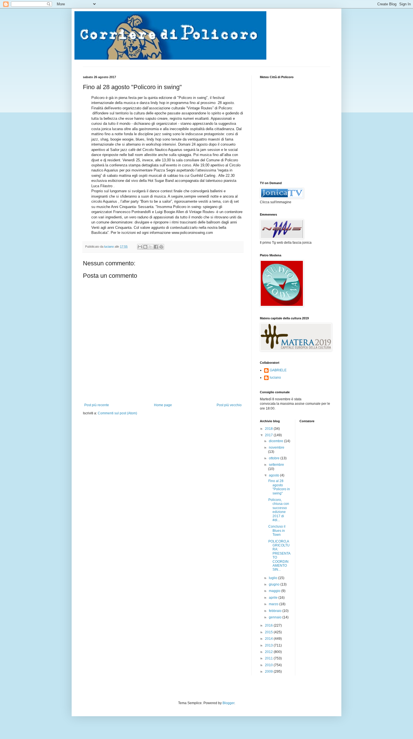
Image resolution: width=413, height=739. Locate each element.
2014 (269, 639)
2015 (269, 632)
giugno (274, 584)
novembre (276, 447)
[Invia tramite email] (140, 247)
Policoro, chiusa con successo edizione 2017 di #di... (278, 510)
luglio (273, 578)
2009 (269, 672)
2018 (269, 429)
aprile (273, 598)
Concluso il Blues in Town (276, 531)
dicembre (276, 441)
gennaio (275, 617)
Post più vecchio (229, 405)
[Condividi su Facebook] (156, 247)
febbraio (275, 611)
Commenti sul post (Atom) (117, 413)
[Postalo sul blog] (145, 247)
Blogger (228, 703)
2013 (269, 645)
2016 (269, 625)
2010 (269, 665)
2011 (269, 658)
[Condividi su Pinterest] (161, 247)
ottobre (274, 458)
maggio (275, 591)
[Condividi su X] (150, 247)
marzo (274, 604)
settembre (276, 465)
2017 (269, 435)
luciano (275, 377)
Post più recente (96, 405)
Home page (163, 405)
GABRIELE (278, 370)
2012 (269, 652)
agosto (274, 475)
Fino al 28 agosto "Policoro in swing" (279, 487)
